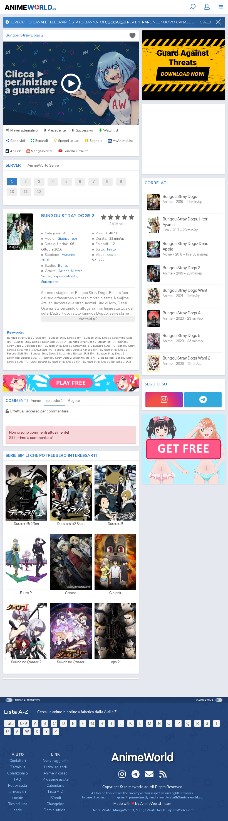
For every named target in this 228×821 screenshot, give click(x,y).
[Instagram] (164, 399)
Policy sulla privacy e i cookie (17, 791)
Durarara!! (115, 524)
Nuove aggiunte (55, 760)
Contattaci (17, 760)
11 (26, 192)
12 (39, 192)
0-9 (23, 723)
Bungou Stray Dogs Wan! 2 (186, 358)
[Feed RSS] (162, 774)
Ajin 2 (115, 662)
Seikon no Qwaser (71, 662)
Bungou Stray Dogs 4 (181, 312)
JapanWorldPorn (180, 810)
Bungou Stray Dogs (180, 196)
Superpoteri (50, 282)
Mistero (77, 271)
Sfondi (55, 797)
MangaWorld (123, 810)
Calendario (55, 785)
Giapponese (67, 238)
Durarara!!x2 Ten (26, 524)
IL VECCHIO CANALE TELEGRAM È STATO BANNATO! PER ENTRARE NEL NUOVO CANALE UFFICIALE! (110, 22)
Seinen (46, 276)
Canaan (70, 593)
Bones (63, 265)
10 (12, 192)
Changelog (55, 804)
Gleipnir (115, 593)
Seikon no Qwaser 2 (26, 662)
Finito (111, 249)
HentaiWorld (101, 810)
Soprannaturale (65, 276)
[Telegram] (203, 399)
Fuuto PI (26, 593)
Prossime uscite (55, 779)
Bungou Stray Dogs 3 (181, 267)
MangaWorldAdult (150, 810)
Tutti (10, 723)
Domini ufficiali (56, 810)
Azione (63, 271)
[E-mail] (149, 774)
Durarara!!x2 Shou (71, 524)
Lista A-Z (55, 791)
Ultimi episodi (55, 767)
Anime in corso (55, 773)
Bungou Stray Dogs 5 (181, 335)
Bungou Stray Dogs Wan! (185, 290)
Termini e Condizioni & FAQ (17, 773)
